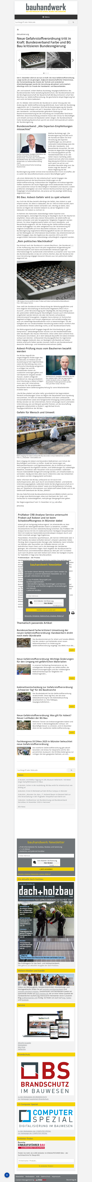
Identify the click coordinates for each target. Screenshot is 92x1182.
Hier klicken (48, 603)
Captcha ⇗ (58, 605)
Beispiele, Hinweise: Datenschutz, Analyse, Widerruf (44, 616)
